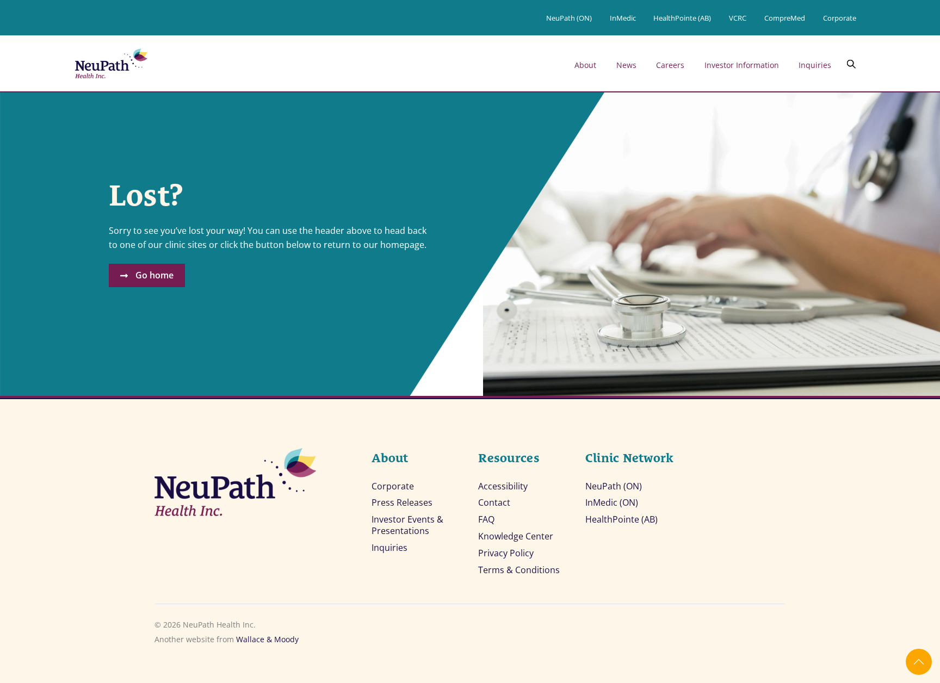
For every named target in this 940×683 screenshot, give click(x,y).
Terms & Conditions (519, 570)
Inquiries (815, 65)
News (626, 65)
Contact (494, 502)
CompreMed (784, 18)
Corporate (839, 18)
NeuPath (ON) (569, 18)
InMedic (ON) (611, 502)
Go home (154, 275)
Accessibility (503, 486)
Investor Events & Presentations (407, 525)
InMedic (623, 18)
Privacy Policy (506, 553)
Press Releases (402, 502)
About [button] (585, 65)
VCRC (737, 18)
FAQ (486, 519)
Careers (670, 65)
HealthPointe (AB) (682, 18)
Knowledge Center (515, 536)
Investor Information (741, 65)
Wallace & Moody (267, 639)
